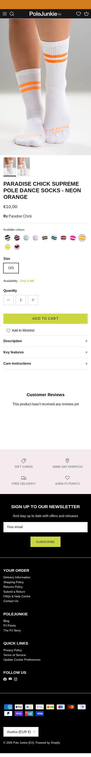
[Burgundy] (17, 238)
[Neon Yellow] (7, 247)
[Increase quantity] (33, 300)
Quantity (10, 290)
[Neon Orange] (82, 238)
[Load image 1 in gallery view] (45, 86)
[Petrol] (54, 238)
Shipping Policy (13, 582)
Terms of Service (14, 654)
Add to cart (45, 318)
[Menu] (4, 13)
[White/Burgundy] (63, 238)
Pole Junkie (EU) (23, 742)
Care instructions (17, 363)
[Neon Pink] (73, 238)
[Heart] (17, 247)
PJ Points (9, 625)
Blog (6, 620)
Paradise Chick (20, 216)
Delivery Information (16, 577)
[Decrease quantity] (8, 300)
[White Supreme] (45, 238)
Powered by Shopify (48, 742)
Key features (13, 352)
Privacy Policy (12, 650)
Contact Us (10, 601)
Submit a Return (14, 591)
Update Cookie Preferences (21, 659)
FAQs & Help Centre (16, 596)
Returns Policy (13, 586)
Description (12, 341)
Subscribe (45, 541)
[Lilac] (35, 238)
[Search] (14, 13)
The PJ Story (12, 630)
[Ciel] (26, 238)
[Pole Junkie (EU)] (45, 13)
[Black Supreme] (7, 238)
